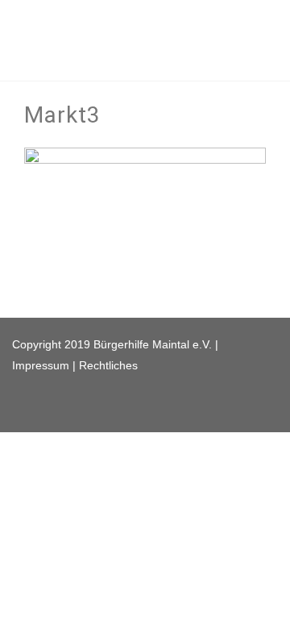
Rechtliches (108, 365)
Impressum (40, 365)
